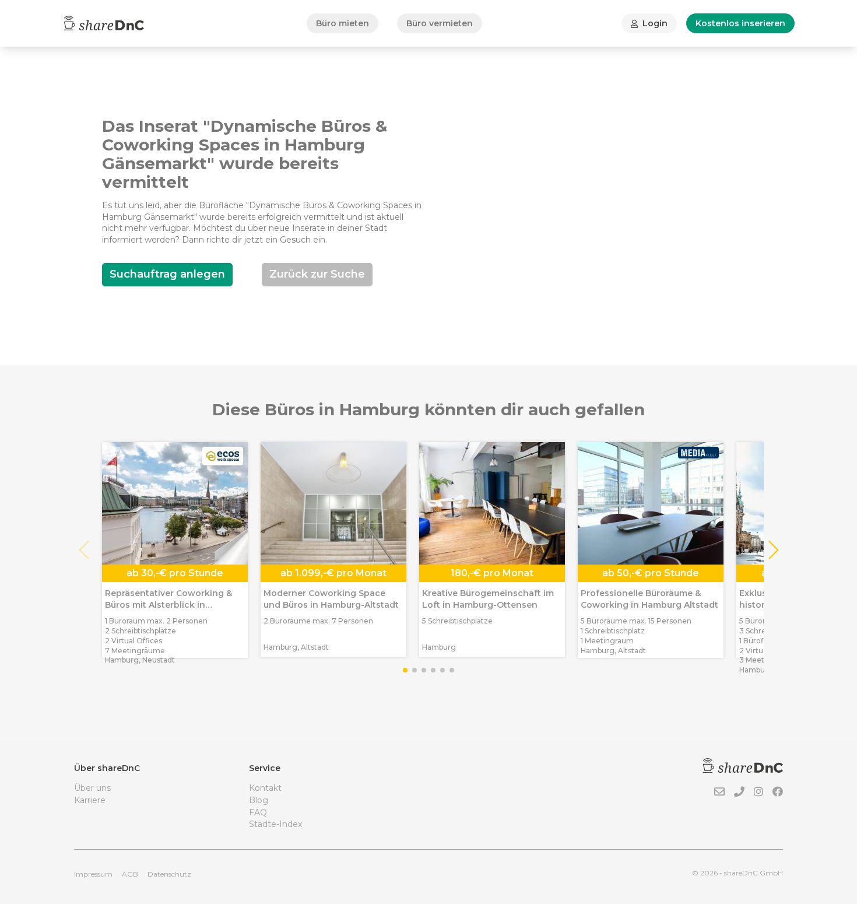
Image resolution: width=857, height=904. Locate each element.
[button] (773, 550)
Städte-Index (275, 824)
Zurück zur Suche (317, 274)
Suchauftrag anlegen (167, 274)
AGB (130, 874)
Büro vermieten (439, 23)
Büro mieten (342, 23)
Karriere (90, 800)
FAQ (258, 812)
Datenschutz (169, 874)
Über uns (92, 788)
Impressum (93, 874)
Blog (258, 800)
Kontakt (265, 788)
